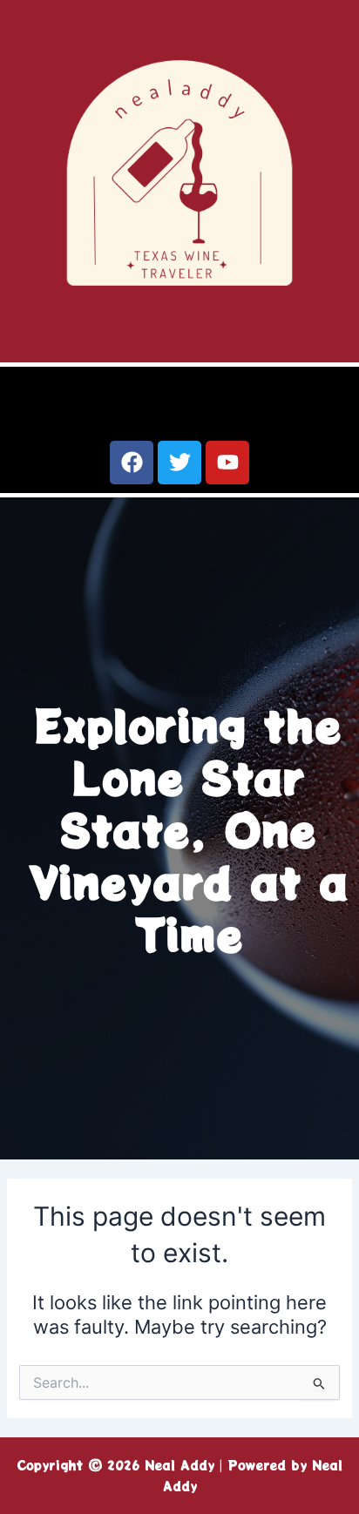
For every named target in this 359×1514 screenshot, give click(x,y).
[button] (179, 405)
